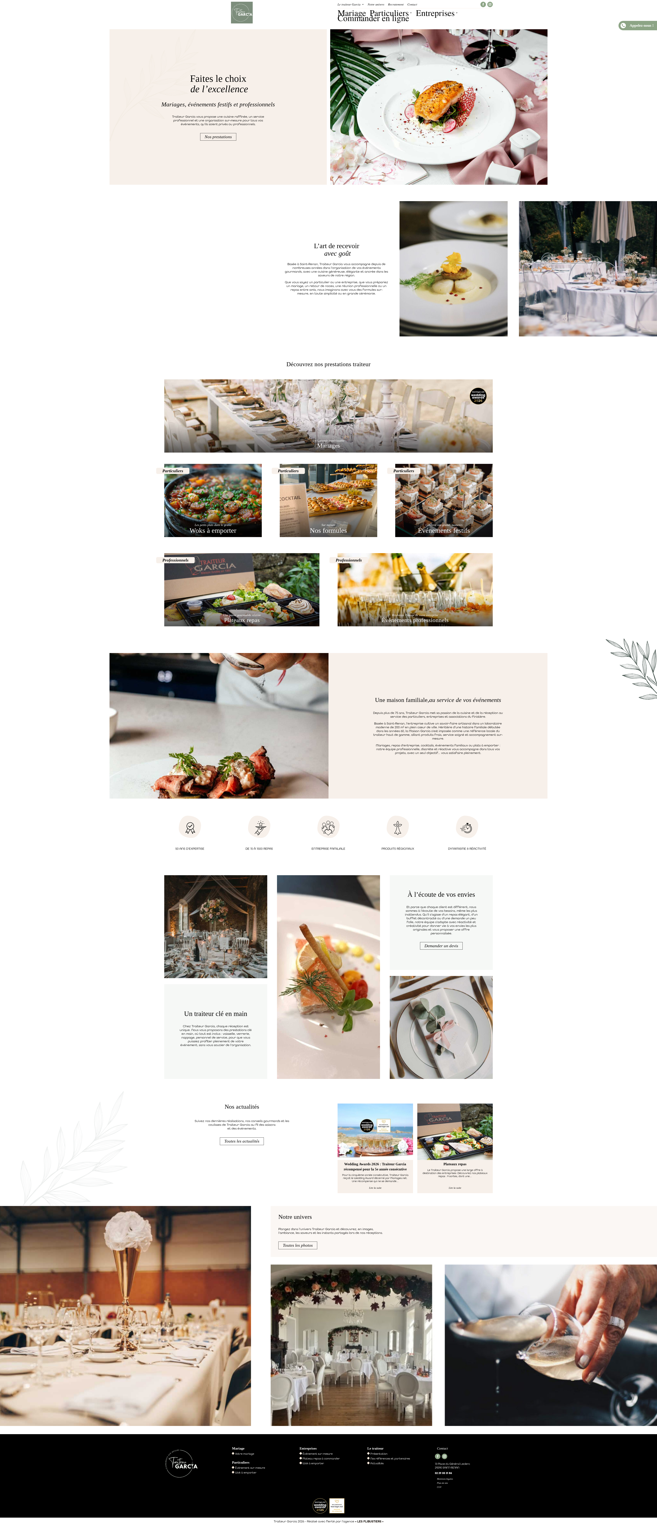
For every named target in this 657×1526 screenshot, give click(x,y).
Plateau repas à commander (321, 1458)
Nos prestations (218, 136)
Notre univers (376, 4)
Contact (412, 4)
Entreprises (435, 13)
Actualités (377, 1463)
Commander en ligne (373, 18)
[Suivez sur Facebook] (483, 4)
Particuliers (389, 13)
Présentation (378, 1453)
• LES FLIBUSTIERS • (369, 1521)
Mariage (352, 13)
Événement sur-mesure (250, 1467)
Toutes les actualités (241, 1141)
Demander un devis (441, 945)
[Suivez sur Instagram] (490, 4)
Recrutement (396, 4)
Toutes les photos (298, 1245)
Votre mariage (244, 1453)
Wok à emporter (245, 1472)
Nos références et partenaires (390, 1458)
